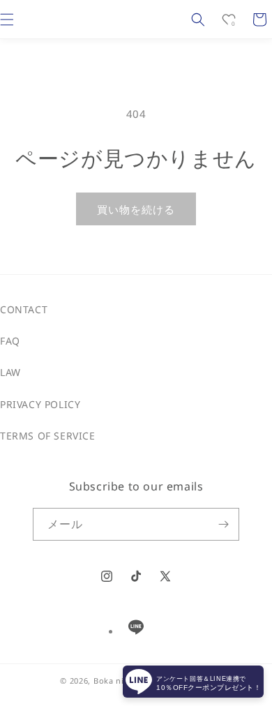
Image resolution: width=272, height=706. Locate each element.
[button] (198, 19)
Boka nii (110, 680)
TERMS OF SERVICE (48, 435)
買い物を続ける (136, 209)
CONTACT (23, 309)
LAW (10, 372)
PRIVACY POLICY (40, 404)
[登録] (223, 524)
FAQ (10, 340)
